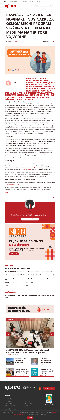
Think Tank (28, 403)
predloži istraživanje (30, 219)
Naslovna (8, 401)
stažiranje (30, 198)
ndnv (31, 1)
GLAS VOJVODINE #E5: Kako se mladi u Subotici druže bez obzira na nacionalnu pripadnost (29, 271)
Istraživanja (8, 403)
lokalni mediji (17, 198)
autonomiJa (13, 1)
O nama (27, 405)
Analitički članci (10, 405)
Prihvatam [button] (30, 417)
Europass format (26, 169)
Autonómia (23, 1)
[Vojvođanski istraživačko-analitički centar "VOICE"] (17, 6)
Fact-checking (29, 401)
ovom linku (34, 168)
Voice (5, 1)
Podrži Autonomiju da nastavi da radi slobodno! (18, 286)
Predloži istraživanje (11, 409)
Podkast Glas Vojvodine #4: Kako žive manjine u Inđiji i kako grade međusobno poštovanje (29, 275)
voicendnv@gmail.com (11, 399)
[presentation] (8, 334)
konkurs (11, 198)
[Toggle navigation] (54, 5)
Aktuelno (16, 41)
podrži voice (49, 388)
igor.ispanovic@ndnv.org (12, 184)
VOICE (14, 83)
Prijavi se (14, 254)
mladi (22, 198)
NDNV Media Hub (41, 1)
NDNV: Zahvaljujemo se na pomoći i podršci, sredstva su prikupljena (23, 282)
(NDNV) (7, 192)
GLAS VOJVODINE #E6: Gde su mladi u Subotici (17, 268)
